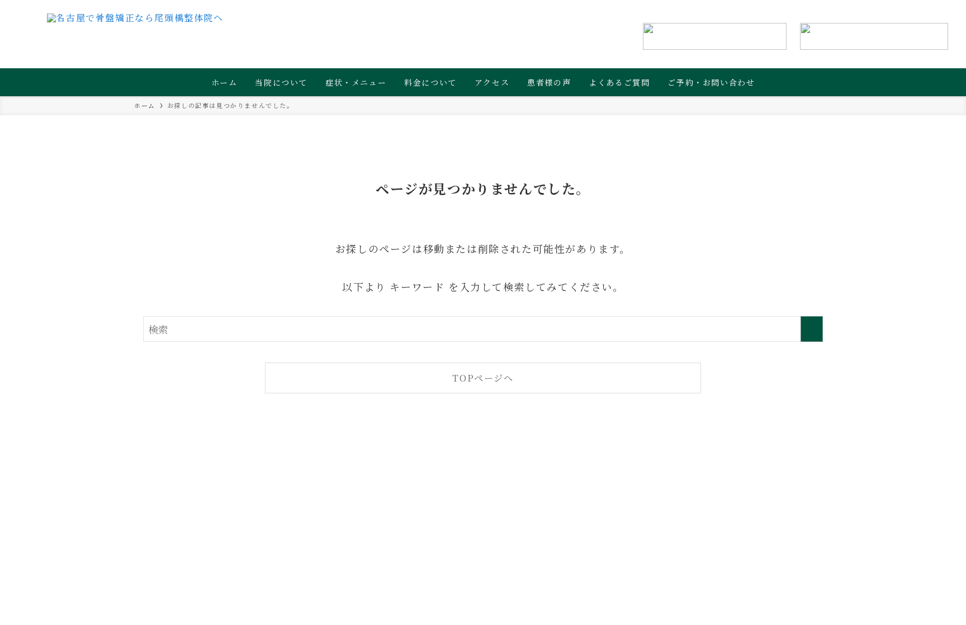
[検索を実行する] (812, 329)
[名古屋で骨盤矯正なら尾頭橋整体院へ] (135, 36)
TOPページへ (482, 377)
